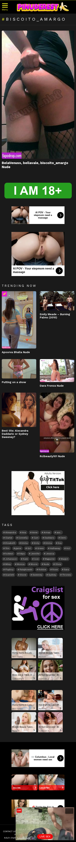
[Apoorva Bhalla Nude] (19, 320)
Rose (55, 569)
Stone (23, 575)
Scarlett (9, 575)
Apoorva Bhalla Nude (16, 352)
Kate (25, 559)
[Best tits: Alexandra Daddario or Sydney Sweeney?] (19, 410)
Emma (48, 543)
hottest (9, 553)
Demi (63, 538)
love (36, 559)
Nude (46, 564)
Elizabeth (10, 543)
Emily (36, 543)
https (22, 553)
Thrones (66, 575)
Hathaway (55, 548)
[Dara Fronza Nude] (57, 370)
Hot (68, 548)
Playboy (9, 569)
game (18, 548)
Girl (29, 548)
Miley (8, 564)
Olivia (58, 564)
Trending (4, 293)
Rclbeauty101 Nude (52, 456)
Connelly (23, 538)
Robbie (42, 569)
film (7, 548)
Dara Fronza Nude (52, 385)
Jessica (50, 553)
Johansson (11, 559)
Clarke (8, 538)
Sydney (52, 575)
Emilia (24, 543)
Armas (47, 532)
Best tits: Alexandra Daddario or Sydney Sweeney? (15, 434)
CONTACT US (9, 831)
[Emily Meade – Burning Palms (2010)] (57, 301)
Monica (20, 564)
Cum (36, 538)
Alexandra (10, 532)
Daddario (49, 538)
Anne (34, 532)
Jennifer (35, 553)
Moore (34, 564)
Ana (24, 532)
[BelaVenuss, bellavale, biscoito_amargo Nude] (38, 95)
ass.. (59, 532)
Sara (66, 569)
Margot (64, 559)
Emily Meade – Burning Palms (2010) (55, 316)
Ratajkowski (26, 569)
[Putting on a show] (19, 368)
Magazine (50, 559)
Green (40, 548)
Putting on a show (14, 382)
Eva (60, 543)
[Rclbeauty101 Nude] (57, 423)
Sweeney (37, 575)
